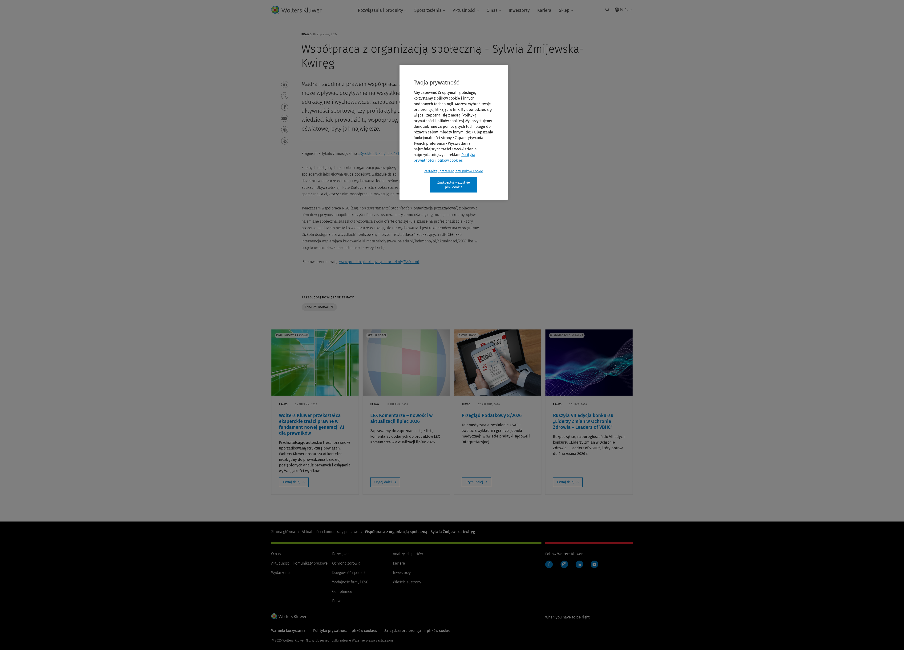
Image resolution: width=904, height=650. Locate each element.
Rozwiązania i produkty (380, 10)
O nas (492, 10)
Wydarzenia (281, 572)
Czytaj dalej (291, 482)
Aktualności (464, 10)
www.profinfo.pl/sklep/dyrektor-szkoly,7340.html (379, 262)
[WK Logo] (289, 616)
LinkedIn (579, 564)
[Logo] (300, 9)
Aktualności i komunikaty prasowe (330, 532)
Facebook (549, 564)
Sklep (564, 10)
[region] (454, 132)
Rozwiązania (342, 554)
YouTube (594, 564)
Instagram (564, 564)
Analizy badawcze (319, 307)
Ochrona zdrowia (346, 563)
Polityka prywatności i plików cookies (345, 630)
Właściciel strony (407, 582)
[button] (284, 84)
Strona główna (283, 532)
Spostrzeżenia (428, 10)
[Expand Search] (607, 9)
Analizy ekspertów (408, 554)
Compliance (342, 591)
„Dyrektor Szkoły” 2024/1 (378, 153)
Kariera (544, 10)
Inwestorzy (519, 10)
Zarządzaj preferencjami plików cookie (453, 171)
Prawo (337, 601)
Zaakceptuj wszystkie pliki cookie (453, 185)
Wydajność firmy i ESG (350, 582)
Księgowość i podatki (349, 572)
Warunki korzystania (288, 630)
